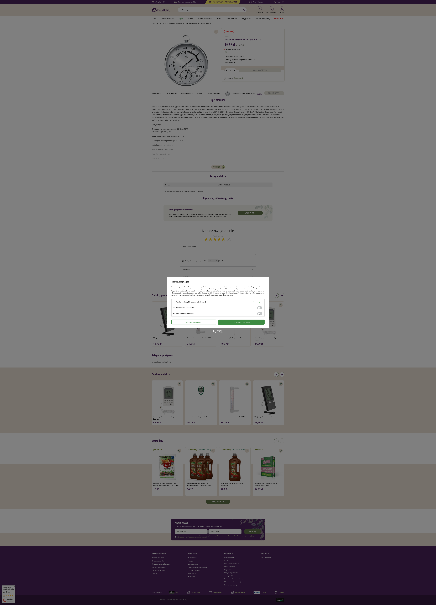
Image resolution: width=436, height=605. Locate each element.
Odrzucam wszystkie (193, 322)
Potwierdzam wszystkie (241, 322)
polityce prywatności (199, 291)
